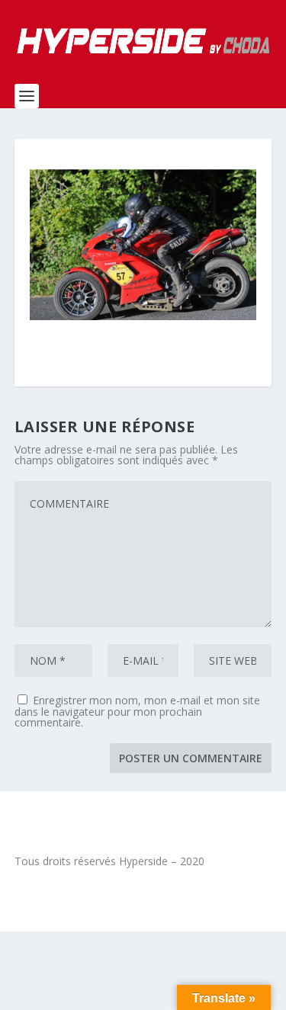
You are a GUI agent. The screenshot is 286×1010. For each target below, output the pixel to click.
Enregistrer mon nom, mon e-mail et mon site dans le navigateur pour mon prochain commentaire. (137, 711)
